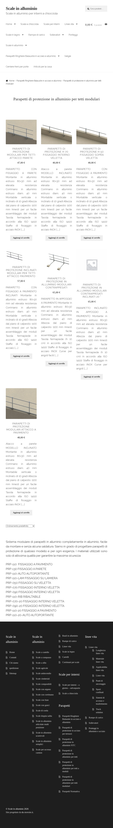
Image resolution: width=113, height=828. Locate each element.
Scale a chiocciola (30, 24)
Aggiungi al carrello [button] (21, 238)
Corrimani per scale (70, 662)
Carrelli (65, 657)
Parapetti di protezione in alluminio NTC (69, 742)
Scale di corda (42, 710)
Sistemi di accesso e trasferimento (101, 700)
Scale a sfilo (41, 663)
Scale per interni (52, 24)
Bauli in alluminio (70, 636)
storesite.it (28, 812)
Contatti (12, 657)
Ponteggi (73, 34)
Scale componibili (43, 684)
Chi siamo (13, 663)
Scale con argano (43, 689)
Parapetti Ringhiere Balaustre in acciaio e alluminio (31, 56)
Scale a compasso (43, 657)
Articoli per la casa (42, 66)
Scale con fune (42, 700)
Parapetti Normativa (71, 791)
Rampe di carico (36, 34)
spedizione (14, 668)
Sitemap (12, 673)
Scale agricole (42, 668)
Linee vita (69, 24)
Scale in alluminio (21, 8)
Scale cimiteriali (43, 679)
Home (9, 24)
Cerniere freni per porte (17, 66)
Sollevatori (55, 34)
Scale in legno (13, 34)
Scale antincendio (43, 673)
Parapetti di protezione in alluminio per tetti (69, 753)
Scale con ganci (42, 705)
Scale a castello (42, 652)
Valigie (67, 56)
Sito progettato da (13, 812)
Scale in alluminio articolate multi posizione (43, 724)
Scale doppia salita (44, 716)
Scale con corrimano (45, 694)
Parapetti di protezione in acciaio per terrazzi (71, 730)
